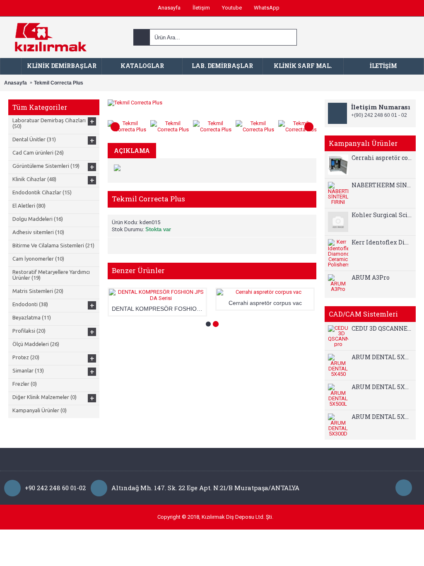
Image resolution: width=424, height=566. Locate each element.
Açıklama (132, 151)
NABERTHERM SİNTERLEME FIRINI (382, 185)
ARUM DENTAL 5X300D (382, 417)
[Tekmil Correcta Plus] (129, 124)
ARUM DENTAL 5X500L (382, 387)
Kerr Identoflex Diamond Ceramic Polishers (382, 242)
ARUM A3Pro (371, 277)
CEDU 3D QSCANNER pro (382, 328)
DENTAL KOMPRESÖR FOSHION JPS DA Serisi (159, 308)
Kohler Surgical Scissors (382, 215)
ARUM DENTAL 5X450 (382, 357)
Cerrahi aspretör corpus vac (382, 158)
